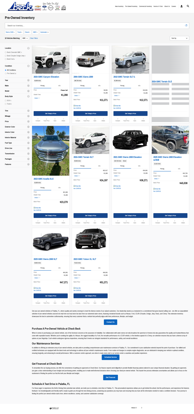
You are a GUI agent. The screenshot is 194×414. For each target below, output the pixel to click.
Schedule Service (110, 357)
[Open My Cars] (181, 6)
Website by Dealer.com (54, 408)
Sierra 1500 (10, 32)
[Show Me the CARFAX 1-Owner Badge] (77, 187)
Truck (19, 32)
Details (36, 98)
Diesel (27, 32)
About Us (167, 6)
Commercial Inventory (145, 6)
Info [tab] (59, 86)
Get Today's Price (50, 113)
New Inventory (119, 6)
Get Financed (110, 377)
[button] (51, 80)
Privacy (133, 408)
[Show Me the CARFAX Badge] (77, 107)
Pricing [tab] (42, 86)
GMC (24, 38)
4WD (35, 32)
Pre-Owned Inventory (131, 6)
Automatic (44, 32)
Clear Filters (34, 38)
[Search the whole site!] (188, 6)
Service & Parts (158, 6)
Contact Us (110, 322)
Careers (173, 6)
